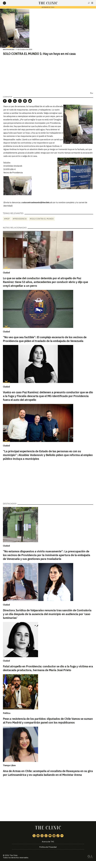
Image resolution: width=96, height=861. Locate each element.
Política (6, 713)
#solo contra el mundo (42, 219)
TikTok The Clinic (57, 835)
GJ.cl (90, 857)
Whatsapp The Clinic (46, 835)
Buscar (89, 3)
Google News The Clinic (61, 835)
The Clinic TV (50, 835)
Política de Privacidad (48, 847)
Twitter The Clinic (34, 835)
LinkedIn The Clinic (53, 835)
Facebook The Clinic (38, 835)
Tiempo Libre (9, 765)
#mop (7, 219)
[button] (5, 101)
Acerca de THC (48, 841)
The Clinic (13, 855)
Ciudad (6, 272)
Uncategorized (9, 49)
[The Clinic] (6, 3)
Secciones (92, 3)
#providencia (20, 219)
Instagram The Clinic (42, 835)
